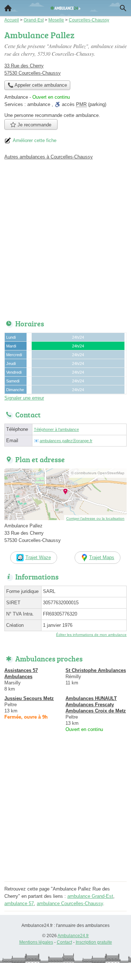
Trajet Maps (101, 557)
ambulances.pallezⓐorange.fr (66, 441)
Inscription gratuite (94, 942)
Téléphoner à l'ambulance (56, 429)
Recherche (123, 8)
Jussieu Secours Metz (29, 698)
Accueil (8, 8)
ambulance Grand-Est (90, 896)
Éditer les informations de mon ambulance (91, 635)
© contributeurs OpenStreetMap (97, 473)
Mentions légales (36, 942)
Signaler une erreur (24, 398)
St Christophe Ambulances (96, 670)
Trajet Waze (38, 557)
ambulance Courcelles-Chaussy (70, 903)
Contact (64, 942)
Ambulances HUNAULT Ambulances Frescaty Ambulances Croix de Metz (96, 705)
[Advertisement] (65, 237)
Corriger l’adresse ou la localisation (95, 518)
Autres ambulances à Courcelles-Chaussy (48, 157)
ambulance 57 (19, 903)
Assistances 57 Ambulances (21, 673)
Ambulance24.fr (73, 935)
